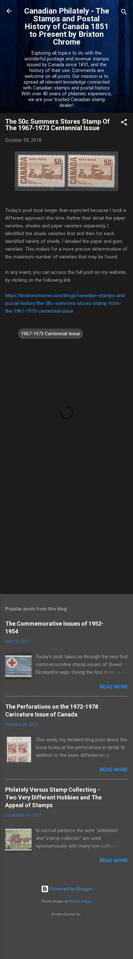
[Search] (124, 13)
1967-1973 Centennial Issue (50, 334)
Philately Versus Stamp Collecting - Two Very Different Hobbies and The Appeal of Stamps (53, 797)
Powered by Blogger (70, 889)
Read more (114, 687)
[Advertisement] (66, 538)
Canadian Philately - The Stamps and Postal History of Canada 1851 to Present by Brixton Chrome (66, 26)
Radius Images (80, 901)
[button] (124, 123)
